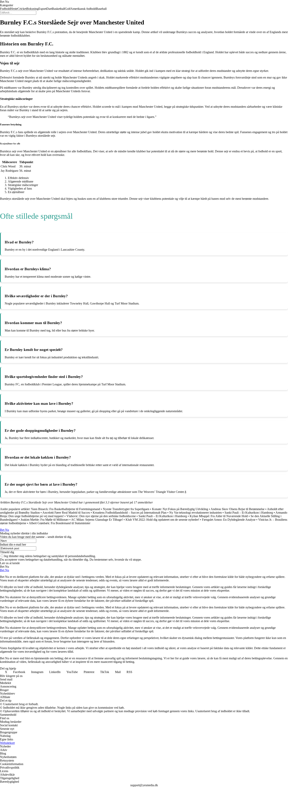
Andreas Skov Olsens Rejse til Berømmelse (237, 509)
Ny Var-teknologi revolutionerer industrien (195, 512)
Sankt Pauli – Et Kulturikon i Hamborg (249, 512)
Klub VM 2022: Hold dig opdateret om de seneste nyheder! (162, 519)
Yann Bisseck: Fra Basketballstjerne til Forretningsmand (65, 509)
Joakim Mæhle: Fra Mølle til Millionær (45, 519)
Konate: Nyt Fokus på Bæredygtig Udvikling (180, 509)
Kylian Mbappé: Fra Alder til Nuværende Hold (219, 516)
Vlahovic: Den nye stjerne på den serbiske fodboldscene (101, 516)
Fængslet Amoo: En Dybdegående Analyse (228, 519)
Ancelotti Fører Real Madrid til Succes (66, 512)
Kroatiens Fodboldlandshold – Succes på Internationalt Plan (130, 512)
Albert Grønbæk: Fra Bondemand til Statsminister (59, 523)
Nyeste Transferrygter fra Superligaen (126, 509)
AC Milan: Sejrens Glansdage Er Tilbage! (97, 519)
